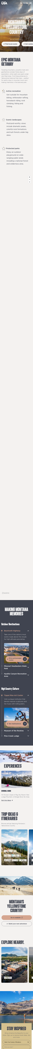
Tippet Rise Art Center (13, 695)
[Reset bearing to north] (29, 182)
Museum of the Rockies (14, 730)
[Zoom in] (29, 177)
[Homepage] (4, 4)
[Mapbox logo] (5, 593)
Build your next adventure (18, 924)
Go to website (16, 917)
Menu (25, 3)
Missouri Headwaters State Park (15, 667)
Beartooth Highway (12, 631)
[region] (16, 385)
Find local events (11, 44)
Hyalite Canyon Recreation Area (15, 675)
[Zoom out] (29, 179)
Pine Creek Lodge (11, 736)
